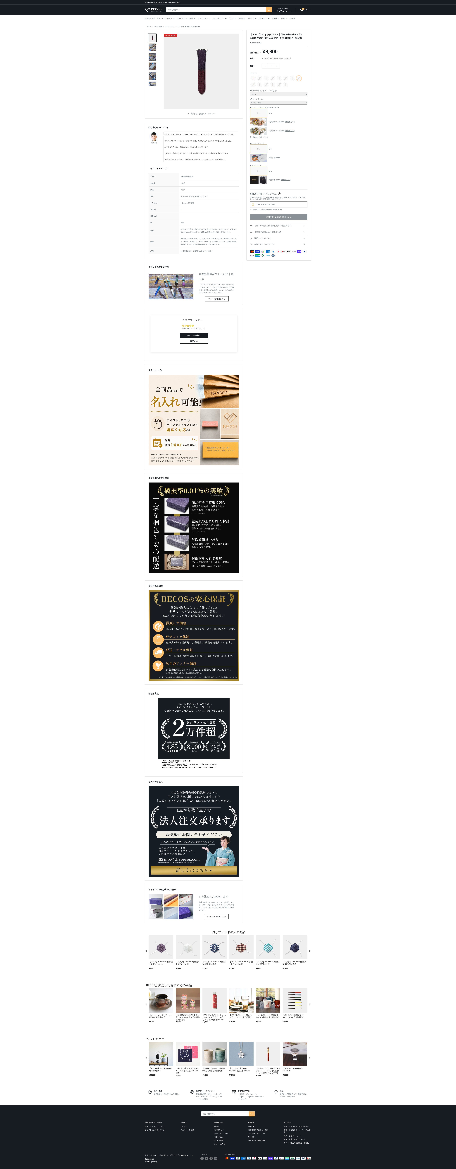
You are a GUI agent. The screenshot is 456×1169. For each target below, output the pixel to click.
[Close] (261, 555)
